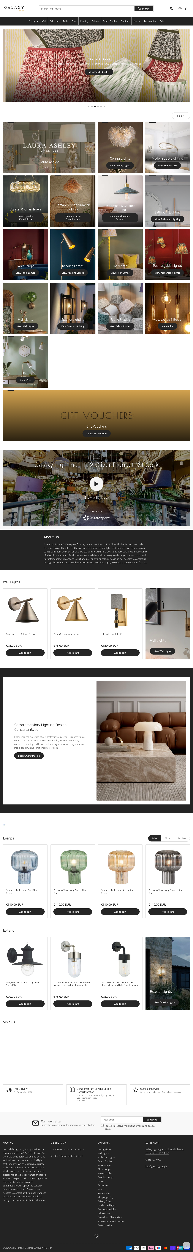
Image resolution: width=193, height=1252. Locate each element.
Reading (182, 838)
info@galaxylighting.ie (156, 1166)
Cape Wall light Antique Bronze (20, 634)
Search (145, 8)
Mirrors (102, 1181)
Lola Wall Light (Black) (111, 634)
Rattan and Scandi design (111, 1221)
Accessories (104, 1193)
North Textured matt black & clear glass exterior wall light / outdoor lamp (119, 984)
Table (154, 838)
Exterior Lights (161, 992)
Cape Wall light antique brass (68, 634)
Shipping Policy (105, 1197)
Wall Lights (158, 641)
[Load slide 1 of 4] (91, 106)
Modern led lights (107, 1205)
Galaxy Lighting (17, 1247)
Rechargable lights (107, 1209)
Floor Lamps (104, 1169)
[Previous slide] (88, 106)
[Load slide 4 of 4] (101, 106)
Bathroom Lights (106, 1157)
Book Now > (82, 1100)
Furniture (103, 1185)
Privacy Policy (104, 1201)
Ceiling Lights (104, 1149)
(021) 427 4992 (153, 1159)
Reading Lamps (106, 1177)
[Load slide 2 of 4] (94, 106)
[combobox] (96, 8)
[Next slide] (104, 106)
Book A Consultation (29, 755)
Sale (179, 115)
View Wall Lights (162, 651)
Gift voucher (104, 1213)
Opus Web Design (44, 1247)
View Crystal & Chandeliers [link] (97, 73)
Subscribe (152, 1119)
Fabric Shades (105, 1161)
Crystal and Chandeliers (110, 1217)
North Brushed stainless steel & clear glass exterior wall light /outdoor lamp (72, 984)
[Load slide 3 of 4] (98, 106)
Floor (167, 838)
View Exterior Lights (164, 1002)
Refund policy (105, 1225)
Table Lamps (104, 1165)
